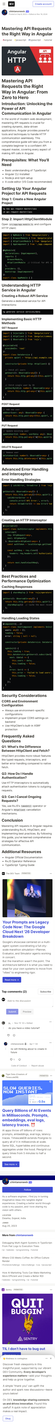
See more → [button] (11, 1164)
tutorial (47, 40)
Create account (43, 4)
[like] (8, 1035)
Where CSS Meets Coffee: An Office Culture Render (26, 1261)
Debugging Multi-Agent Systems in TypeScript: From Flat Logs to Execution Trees (27, 1246)
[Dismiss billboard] (51, 1358)
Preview (27, 1011)
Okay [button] (8, 1418)
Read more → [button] (12, 979)
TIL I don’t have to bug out (23, 1349)
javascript (20, 40)
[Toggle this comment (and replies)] (4, 1028)
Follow (27, 1189)
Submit (12, 1011)
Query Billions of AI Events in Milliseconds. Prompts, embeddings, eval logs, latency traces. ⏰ (26, 1117)
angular (7, 40)
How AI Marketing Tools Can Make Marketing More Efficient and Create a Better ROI (26, 1276)
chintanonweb (17, 11)
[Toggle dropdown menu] (51, 873)
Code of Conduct (19, 1065)
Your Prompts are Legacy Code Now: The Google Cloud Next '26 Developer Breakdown (26, 929)
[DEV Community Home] (11, 4)
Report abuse (37, 1065)
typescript (34, 40)
